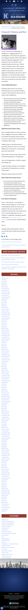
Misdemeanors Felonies (7, 547)
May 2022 (4, 366)
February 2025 (5, 309)
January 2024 (5, 332)
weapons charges (6, 557)
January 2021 (5, 394)
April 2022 (4, 368)
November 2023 (5, 335)
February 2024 (5, 330)
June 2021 (4, 386)
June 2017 (4, 464)
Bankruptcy (4, 519)
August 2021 (4, 382)
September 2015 (5, 493)
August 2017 (4, 460)
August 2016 (4, 479)
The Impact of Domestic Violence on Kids (12, 262)
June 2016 (4, 483)
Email (14, 1)
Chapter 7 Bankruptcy (7, 524)
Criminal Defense (6, 526)
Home (6, 1)
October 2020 (5, 399)
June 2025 (4, 302)
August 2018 (4, 439)
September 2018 (5, 438)
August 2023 (4, 340)
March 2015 (4, 502)
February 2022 (5, 372)
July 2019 (3, 422)
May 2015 (4, 499)
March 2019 (4, 427)
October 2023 (5, 337)
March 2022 (4, 370)
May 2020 (4, 408)
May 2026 (4, 283)
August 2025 (4, 299)
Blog (23, 26)
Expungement (5, 538)
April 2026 (4, 285)
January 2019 (5, 431)
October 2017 (5, 457)
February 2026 (5, 288)
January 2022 (5, 373)
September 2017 (5, 459)
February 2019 (5, 429)
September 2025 (5, 297)
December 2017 (5, 453)
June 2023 (4, 344)
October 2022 (5, 358)
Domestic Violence (6, 28)
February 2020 (5, 412)
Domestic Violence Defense (8, 533)
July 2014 (3, 511)
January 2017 (5, 471)
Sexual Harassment (6, 551)
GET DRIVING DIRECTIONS (15, 588)
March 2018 (4, 448)
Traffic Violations (6, 556)
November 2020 (5, 398)
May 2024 (4, 325)
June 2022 (4, 365)
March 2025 (4, 307)
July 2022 (3, 363)
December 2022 (5, 354)
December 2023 (5, 333)
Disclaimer (17, 593)
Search (18, 1)
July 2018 (3, 441)
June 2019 (4, 424)
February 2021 (5, 393)
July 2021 (3, 384)
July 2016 (3, 481)
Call (10, 1)
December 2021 (5, 375)
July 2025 (3, 300)
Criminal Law (5, 528)
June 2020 (4, 406)
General (3, 542)
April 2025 (4, 306)
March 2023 (4, 349)
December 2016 (5, 473)
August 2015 (4, 495)
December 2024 (5, 313)
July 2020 (4, 405)
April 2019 (4, 426)
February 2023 (5, 351)
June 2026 (4, 281)
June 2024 (4, 323)
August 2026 (4, 278)
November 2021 (5, 377)
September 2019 (5, 419)
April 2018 (4, 446)
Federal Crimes (5, 540)
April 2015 (4, 500)
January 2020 (5, 413)
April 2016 (4, 486)
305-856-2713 (20, 8)
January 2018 (5, 452)
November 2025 (5, 293)
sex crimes (4, 549)
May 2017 (3, 466)
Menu (21, 1)
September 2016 (5, 478)
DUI (2, 537)
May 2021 (3, 387)
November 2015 (5, 492)
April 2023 (4, 347)
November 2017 (5, 455)
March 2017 (4, 467)
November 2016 (5, 474)
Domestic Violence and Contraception (12, 242)
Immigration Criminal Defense (9, 544)
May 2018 (4, 445)
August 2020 (4, 403)
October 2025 (5, 295)
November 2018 (5, 434)
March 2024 (4, 328)
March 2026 (4, 286)
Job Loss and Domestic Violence (10, 264)
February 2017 (5, 469)
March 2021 (4, 391)
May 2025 (4, 304)
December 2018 (5, 433)
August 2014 (4, 509)
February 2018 (5, 450)
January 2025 (5, 311)
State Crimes (5, 552)
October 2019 (5, 417)
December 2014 (5, 507)
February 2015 (5, 504)
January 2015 (5, 506)
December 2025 (5, 292)
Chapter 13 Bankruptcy (7, 523)
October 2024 (5, 316)
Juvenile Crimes (5, 545)
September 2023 (5, 339)
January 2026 (5, 290)
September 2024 (5, 318)
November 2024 (5, 314)
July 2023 (3, 342)
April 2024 (4, 326)
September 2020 (5, 401)
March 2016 (4, 488)
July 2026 (3, 279)
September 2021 (5, 380)
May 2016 (4, 485)
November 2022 (5, 356)
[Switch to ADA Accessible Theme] (1, 608)
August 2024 (4, 319)
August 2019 (4, 420)
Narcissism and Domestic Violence (10, 255)
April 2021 (4, 389)
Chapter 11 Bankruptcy (7, 521)
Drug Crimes (5, 535)
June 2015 (4, 497)
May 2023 (4, 346)
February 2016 (5, 490)
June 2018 (4, 443)
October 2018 (5, 436)
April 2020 (4, 410)
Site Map (11, 593)
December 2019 (5, 415)
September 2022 (5, 359)
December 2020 (5, 396)
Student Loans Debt (6, 554)
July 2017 (3, 462)
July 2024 (3, 321)
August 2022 (4, 361)
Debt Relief (4, 530)
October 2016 (5, 476)
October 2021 (5, 379)
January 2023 (5, 353)
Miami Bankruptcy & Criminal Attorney (11, 26)
